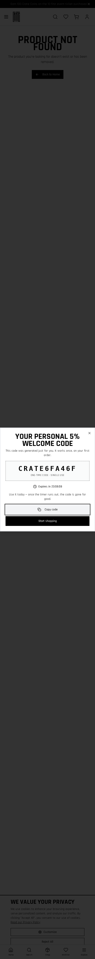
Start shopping (47, 521)
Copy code (51, 510)
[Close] (89, 433)
